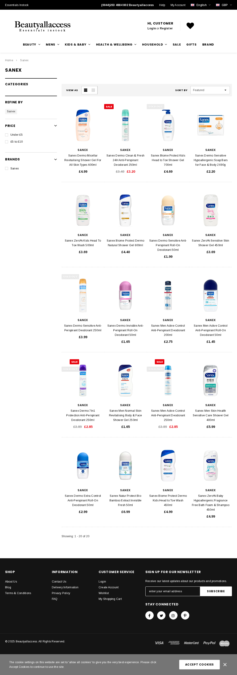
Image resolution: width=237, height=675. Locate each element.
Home (9, 60)
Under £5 (16, 134)
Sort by (181, 90)
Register (166, 28)
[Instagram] (173, 615)
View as (72, 90)
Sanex (24, 60)
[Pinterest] (185, 615)
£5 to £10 (16, 141)
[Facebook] (149, 615)
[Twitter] (161, 615)
